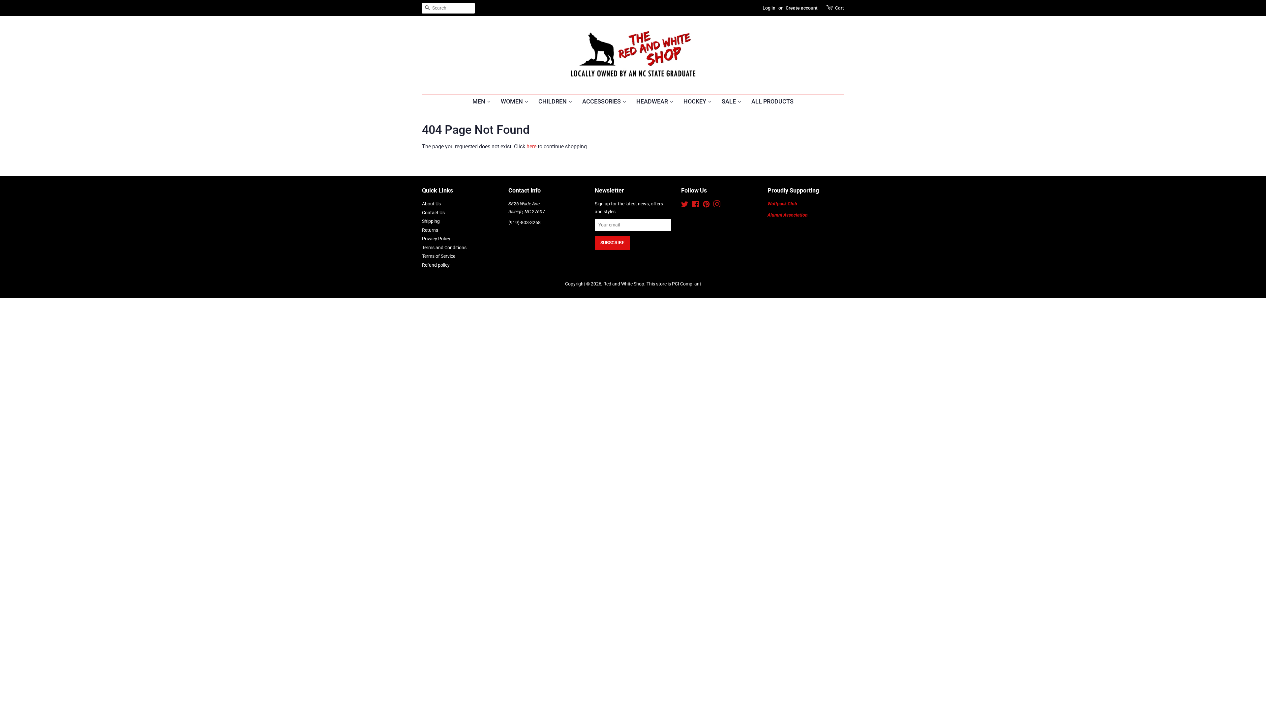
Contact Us (433, 212)
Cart (839, 8)
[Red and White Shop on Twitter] (684, 205)
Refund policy (436, 265)
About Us (431, 203)
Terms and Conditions (444, 247)
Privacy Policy (436, 238)
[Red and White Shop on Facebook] (695, 205)
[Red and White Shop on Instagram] (716, 205)
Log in (769, 8)
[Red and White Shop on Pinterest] (706, 205)
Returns (430, 230)
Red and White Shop (623, 283)
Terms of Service (438, 256)
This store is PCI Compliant (674, 283)
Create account (802, 8)
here (531, 146)
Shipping (431, 221)
